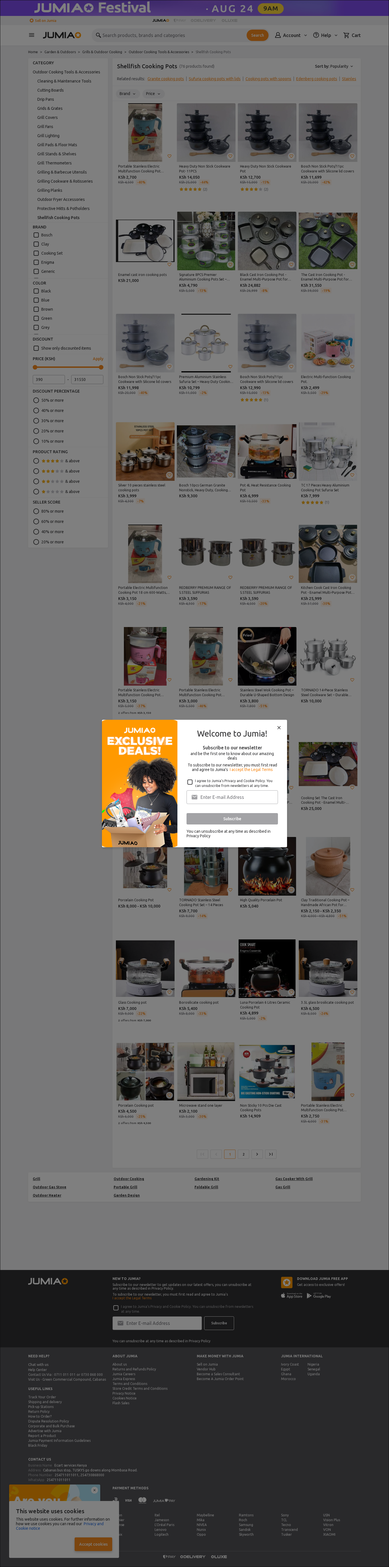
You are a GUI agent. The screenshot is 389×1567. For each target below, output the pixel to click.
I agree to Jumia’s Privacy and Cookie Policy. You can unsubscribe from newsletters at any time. (234, 783)
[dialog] (194, 783)
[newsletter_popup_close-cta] (279, 727)
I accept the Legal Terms (251, 769)
